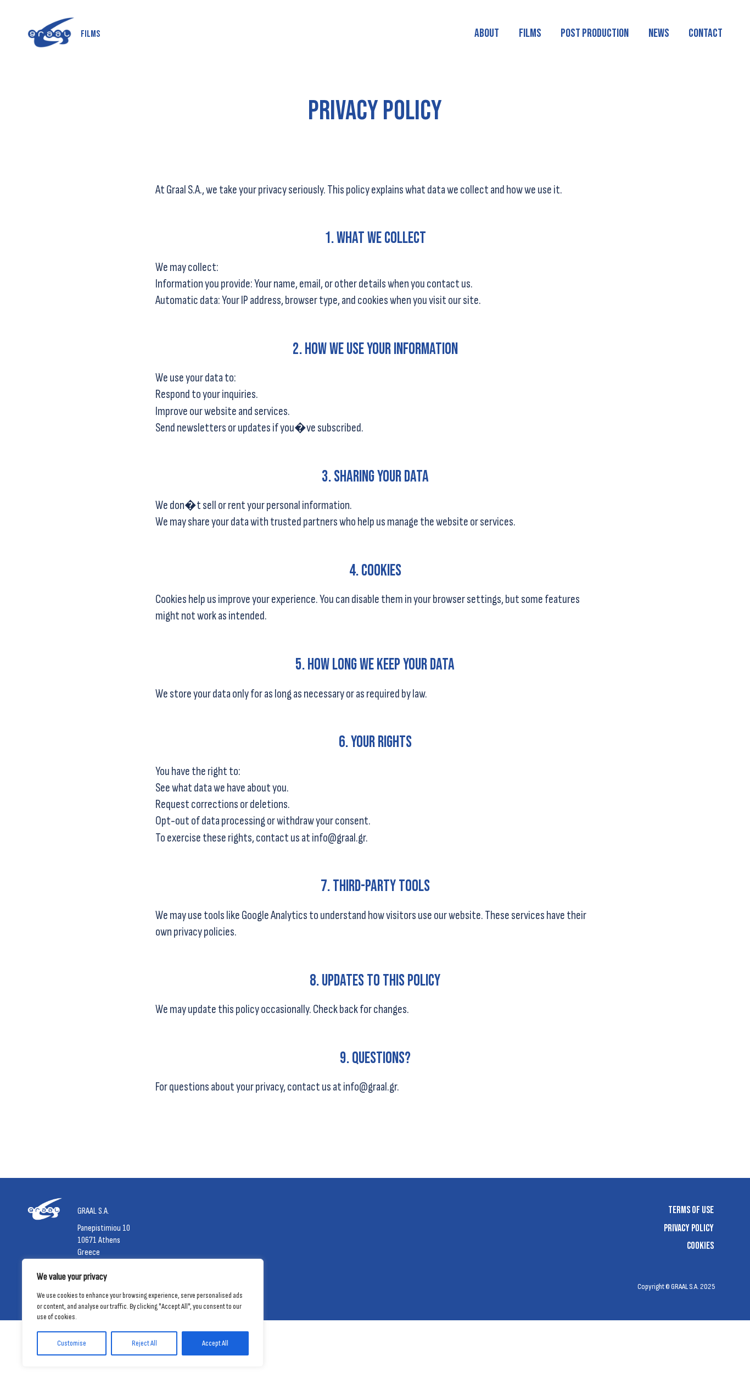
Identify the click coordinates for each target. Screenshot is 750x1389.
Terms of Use (691, 1210)
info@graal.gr (339, 838)
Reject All (144, 1343)
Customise (71, 1343)
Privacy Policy (689, 1228)
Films (530, 33)
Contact (706, 33)
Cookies (700, 1246)
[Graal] (47, 1212)
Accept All (215, 1343)
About (486, 33)
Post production (595, 33)
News (658, 33)
